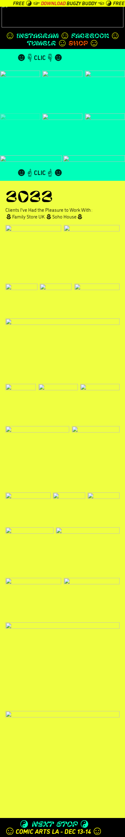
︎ (111, 13)
